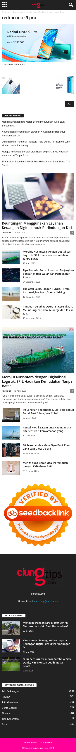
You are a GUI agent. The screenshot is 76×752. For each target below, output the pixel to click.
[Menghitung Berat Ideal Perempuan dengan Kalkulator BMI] (11, 468)
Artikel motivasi (10, 702)
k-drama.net (46, 742)
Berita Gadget (9, 707)
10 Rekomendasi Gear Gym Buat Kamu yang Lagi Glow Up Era (47, 446)
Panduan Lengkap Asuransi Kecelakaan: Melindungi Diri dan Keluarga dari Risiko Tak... (48, 310)
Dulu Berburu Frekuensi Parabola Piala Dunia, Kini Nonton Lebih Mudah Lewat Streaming (36, 143)
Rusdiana (6, 232)
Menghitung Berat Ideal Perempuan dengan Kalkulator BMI (45, 464)
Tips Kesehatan (10, 719)
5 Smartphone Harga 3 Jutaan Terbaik (29, 12)
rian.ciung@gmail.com (46, 601)
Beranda (5, 12)
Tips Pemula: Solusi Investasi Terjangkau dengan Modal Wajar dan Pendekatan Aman (48, 273)
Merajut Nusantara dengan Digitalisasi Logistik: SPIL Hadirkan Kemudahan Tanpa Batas (35, 153)
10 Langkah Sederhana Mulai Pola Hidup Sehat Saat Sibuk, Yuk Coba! (36, 163)
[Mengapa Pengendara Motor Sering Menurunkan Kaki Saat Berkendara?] (11, 628)
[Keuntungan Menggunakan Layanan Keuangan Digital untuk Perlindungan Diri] (38, 196)
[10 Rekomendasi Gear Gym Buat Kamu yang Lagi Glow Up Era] (11, 450)
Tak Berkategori (10, 691)
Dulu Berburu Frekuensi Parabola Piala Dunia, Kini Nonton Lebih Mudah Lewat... (47, 662)
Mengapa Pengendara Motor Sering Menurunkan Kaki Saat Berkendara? (33, 123)
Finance (6, 713)
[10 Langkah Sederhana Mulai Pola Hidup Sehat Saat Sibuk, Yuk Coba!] (11, 415)
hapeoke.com (30, 742)
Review (6, 696)
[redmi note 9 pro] (38, 43)
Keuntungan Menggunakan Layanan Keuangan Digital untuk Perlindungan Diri (33, 133)
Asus (4, 724)
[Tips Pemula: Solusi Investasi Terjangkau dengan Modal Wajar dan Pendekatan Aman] (11, 275)
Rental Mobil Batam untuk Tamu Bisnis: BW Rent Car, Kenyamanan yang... (47, 429)
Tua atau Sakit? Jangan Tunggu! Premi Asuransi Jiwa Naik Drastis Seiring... (46, 290)
